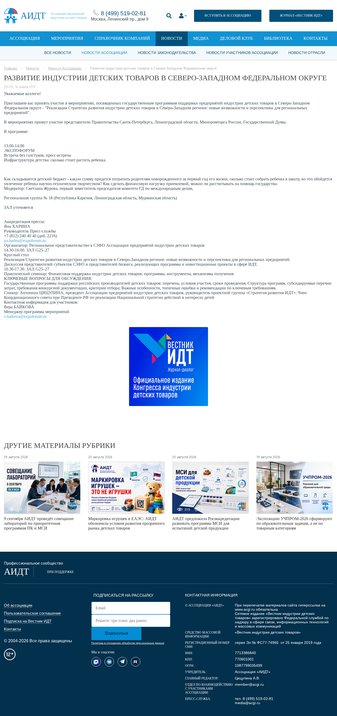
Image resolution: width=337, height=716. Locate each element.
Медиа (201, 38)
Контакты (316, 38)
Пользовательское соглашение (32, 613)
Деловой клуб (236, 38)
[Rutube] (135, 661)
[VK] (109, 661)
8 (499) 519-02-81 (123, 13)
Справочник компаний (122, 38)
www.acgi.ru (245, 609)
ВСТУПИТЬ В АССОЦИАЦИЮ (228, 15)
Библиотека (278, 38)
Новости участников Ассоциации (242, 53)
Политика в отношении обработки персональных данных (127, 642)
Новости (171, 38)
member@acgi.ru (249, 684)
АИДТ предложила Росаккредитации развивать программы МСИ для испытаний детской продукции (206, 523)
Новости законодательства (167, 53)
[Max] (96, 661)
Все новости (57, 53)
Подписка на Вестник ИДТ (28, 621)
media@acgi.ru (247, 703)
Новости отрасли (306, 53)
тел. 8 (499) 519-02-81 (254, 699)
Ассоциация (24, 38)
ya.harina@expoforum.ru (25, 240)
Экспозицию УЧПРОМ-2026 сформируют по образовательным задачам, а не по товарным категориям (294, 523)
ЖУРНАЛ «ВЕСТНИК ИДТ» (301, 15)
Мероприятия (67, 38)
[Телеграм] (122, 661)
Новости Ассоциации (104, 53)
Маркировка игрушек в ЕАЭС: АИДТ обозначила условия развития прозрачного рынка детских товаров (126, 523)
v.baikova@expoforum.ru (25, 316)
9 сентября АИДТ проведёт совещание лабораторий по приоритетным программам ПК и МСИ (39, 523)
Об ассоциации (18, 605)
